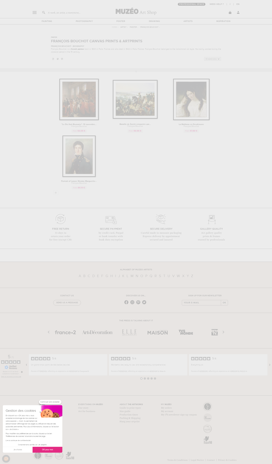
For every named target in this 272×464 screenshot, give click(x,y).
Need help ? (217, 4)
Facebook (53, 58)
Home (114, 27)
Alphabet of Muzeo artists (136, 270)
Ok (224, 303)
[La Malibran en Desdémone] (191, 120)
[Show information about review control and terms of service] (22, 372)
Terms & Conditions (177, 460)
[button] (6, 459)
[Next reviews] (270, 365)
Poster (120, 21)
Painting (47, 21)
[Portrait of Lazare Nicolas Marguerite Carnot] (79, 176)
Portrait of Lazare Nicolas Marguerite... (79, 182)
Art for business (86, 411)
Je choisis (17, 450)
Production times (129, 415)
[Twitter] (145, 304)
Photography (84, 21)
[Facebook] (127, 304)
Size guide (125, 411)
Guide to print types (130, 408)
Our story (83, 408)
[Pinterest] (139, 304)
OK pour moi (47, 450)
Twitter (58, 58)
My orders (166, 408)
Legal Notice (197, 460)
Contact (211, 460)
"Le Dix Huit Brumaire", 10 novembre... (79, 125)
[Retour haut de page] (56, 193)
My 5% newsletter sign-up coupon (179, 415)
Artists (188, 21)
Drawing (154, 21)
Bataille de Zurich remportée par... (135, 125)
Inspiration (223, 21)
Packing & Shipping (130, 418)
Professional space (191, 4)
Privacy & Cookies (227, 460)
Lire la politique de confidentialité (18, 440)
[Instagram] (133, 304)
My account (167, 411)
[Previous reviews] (26, 365)
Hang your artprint (130, 421)
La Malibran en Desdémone (191, 125)
